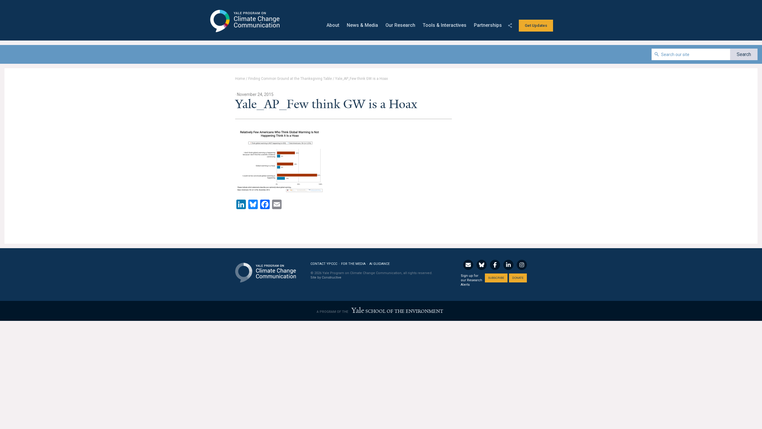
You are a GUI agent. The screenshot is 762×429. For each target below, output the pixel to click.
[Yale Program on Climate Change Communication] (265, 269)
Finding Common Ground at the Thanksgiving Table (290, 79)
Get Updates (536, 25)
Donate (518, 278)
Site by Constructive (325, 277)
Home (240, 79)
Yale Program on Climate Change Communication (244, 21)
